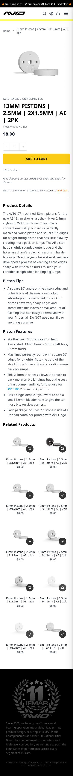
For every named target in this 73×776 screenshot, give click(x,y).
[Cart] (58, 13)
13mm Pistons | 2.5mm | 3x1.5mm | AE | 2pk (20, 600)
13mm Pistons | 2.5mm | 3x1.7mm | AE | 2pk (20, 646)
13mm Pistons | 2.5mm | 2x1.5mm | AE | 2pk (20, 461)
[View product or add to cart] (30, 449)
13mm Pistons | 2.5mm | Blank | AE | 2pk (53, 646)
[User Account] (51, 13)
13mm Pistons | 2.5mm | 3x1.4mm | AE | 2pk (53, 553)
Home (6, 31)
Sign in (7, 190)
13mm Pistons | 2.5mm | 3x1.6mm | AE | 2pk (53, 600)
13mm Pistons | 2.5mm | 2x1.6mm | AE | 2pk (53, 461)
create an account (25, 190)
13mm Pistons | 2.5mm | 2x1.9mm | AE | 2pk (20, 553)
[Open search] (44, 13)
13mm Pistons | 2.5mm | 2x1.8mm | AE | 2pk (53, 507)
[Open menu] (66, 13)
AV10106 (13, 389)
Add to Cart (36, 159)
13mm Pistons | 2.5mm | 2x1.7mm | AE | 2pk (20, 507)
